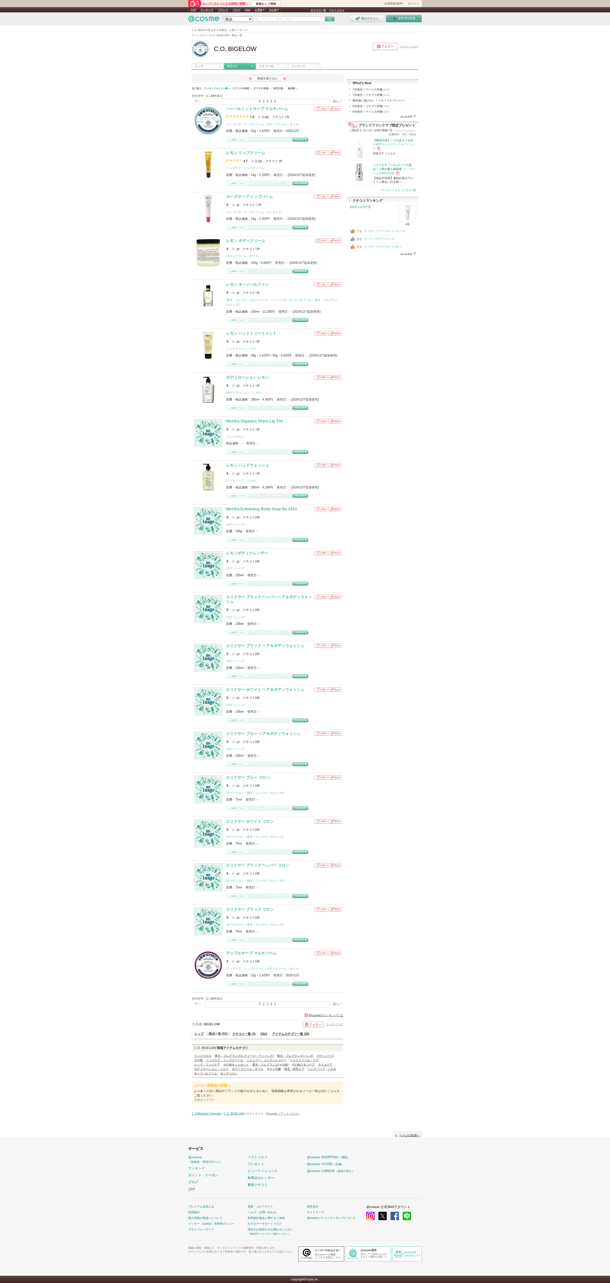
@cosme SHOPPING (328, 1157)
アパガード (371, 231)
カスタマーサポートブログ (265, 1223)
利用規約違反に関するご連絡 (266, 1218)
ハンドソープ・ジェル (241, 480)
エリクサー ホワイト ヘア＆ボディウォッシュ (265, 689)
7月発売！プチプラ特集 (371, 95)
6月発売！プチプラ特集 (371, 106)
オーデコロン (235, 793)
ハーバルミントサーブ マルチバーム (257, 109)
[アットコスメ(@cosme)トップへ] (203, 20)
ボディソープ (235, 524)
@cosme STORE (325, 1164)
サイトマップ (315, 1212)
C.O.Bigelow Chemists (206, 1113)
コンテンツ (298, 66)
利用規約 (194, 1212)
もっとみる (406, 116)
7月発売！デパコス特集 (371, 89)
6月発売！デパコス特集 (371, 111)
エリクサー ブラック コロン (250, 909)
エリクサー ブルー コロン (248, 777)
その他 (198, 1060)
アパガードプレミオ (393, 231)
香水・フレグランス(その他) (270, 1064)
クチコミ (266, 66)
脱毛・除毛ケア (294, 1069)
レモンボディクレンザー (247, 553)
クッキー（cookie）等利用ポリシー (211, 1223)
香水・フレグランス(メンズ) (265, 793)
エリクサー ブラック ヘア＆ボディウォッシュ (265, 646)
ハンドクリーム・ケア (241, 349)
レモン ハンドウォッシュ (247, 465)
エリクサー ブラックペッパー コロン (257, 865)
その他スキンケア (303, 1064)
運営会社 (312, 1206)
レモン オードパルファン (247, 284)
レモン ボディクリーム (245, 241)
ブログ (236, 9)
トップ (198, 66)
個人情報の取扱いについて (205, 1218)
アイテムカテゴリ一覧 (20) (290, 1034)
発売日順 (279, 88)
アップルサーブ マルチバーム (251, 953)
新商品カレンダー (261, 1178)
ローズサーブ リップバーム (249, 197)
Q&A (247, 9)
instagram (370, 1216)
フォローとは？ (409, 46)
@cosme (205, 1159)
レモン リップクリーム (245, 153)
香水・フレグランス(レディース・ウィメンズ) (256, 300)
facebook (395, 1216)
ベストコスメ (337, 10)
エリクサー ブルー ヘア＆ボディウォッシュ (263, 734)
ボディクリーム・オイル (282, 124)
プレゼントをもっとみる (396, 190)
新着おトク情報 (266, 3)
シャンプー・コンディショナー (267, 1060)
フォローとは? (334, 1024)
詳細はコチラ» (204, 1100)
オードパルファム (300, 300)
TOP (193, 9)
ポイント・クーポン (203, 1175)
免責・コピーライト (260, 1206)
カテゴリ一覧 (318, 10)
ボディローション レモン (247, 377)
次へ (336, 101)
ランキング (207, 9)
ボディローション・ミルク (244, 392)
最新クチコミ (258, 1185)
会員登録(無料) (393, 3)
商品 (232, 66)
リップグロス (235, 436)
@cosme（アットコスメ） (283, 1113)
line (407, 1216)
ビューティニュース (263, 1171)
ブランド (223, 9)
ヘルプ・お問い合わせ (262, 1212)
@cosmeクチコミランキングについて (331, 1218)
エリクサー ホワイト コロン (250, 821)
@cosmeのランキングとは (326, 1015)
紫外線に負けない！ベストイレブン (378, 100)
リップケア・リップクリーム (245, 124)
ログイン (413, 3)
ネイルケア (274, 212)
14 (257, 205)
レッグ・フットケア (207, 1064)
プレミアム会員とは (201, 1206)
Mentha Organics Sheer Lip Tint (254, 421)
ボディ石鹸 (274, 1069)
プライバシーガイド (201, 1229)
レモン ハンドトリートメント (251, 333)
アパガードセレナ (391, 246)
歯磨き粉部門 (360, 207)
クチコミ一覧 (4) (243, 1034)
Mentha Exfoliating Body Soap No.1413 (261, 509)
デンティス (371, 239)
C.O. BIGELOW (208, 1024)
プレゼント (256, 1164)
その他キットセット (236, 1064)
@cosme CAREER (331, 1171)
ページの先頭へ (409, 1135)
